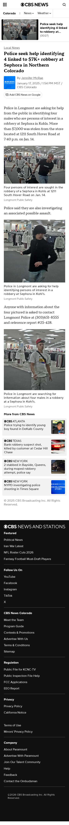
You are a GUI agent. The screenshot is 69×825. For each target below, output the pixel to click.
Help (7, 768)
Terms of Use (12, 725)
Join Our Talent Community (22, 762)
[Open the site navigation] (12, 4)
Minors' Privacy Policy (18, 731)
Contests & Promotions (19, 632)
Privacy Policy (13, 706)
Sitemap (9, 651)
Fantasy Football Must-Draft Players (27, 559)
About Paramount (15, 749)
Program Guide (14, 626)
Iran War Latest (13, 546)
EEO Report (11, 688)
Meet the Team (14, 620)
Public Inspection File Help (22, 675)
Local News (12, 47)
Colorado (9, 13)
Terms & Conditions (17, 645)
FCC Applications (15, 682)
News (28, 13)
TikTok (8, 595)
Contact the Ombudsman (20, 781)
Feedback (10, 774)
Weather (43, 13)
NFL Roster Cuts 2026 (18, 552)
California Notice (15, 712)
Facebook (10, 583)
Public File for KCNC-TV (20, 669)
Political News (13, 539)
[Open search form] (64, 4)
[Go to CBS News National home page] (34, 5)
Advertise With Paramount (21, 755)
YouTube (9, 576)
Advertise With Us (16, 638)
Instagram (10, 589)
